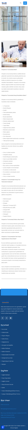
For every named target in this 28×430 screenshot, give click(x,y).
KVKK (3, 387)
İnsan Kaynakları (6, 378)
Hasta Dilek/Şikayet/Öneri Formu (11, 390)
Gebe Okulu (5, 338)
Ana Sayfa (5, 19)
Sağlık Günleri (5, 381)
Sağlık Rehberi (6, 375)
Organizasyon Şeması (7, 361)
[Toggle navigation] (25, 3)
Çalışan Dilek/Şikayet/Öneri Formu (11, 394)
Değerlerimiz (5, 342)
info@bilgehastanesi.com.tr (8, 408)
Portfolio (12, 19)
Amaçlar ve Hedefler (7, 345)
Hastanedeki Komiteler (8, 354)
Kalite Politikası (6, 348)
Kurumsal (4, 329)
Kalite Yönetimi (6, 351)
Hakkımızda (5, 332)
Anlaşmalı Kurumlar (7, 358)
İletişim (4, 364)
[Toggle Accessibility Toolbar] (3, 427)
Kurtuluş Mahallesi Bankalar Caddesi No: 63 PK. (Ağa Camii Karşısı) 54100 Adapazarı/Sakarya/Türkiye (14, 415)
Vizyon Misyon (6, 335)
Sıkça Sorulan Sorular (7, 384)
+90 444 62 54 (5, 404)
